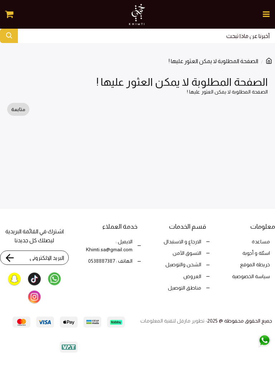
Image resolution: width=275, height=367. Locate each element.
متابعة (18, 109)
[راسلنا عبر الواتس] (249, 340)
